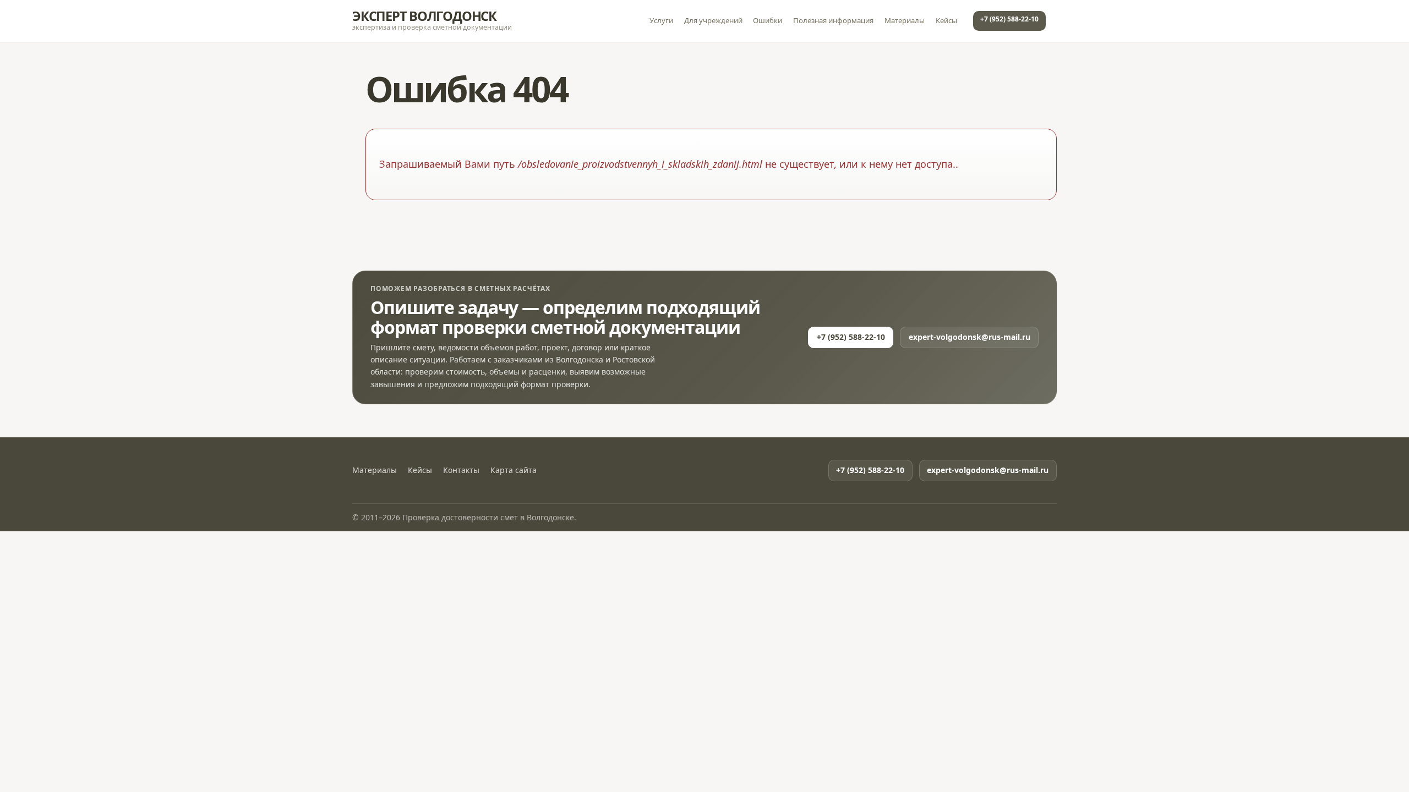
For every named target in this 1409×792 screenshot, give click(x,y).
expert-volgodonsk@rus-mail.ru (969, 337)
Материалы (904, 20)
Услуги (661, 20)
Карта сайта (513, 470)
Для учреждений (713, 20)
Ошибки (767, 20)
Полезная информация (833, 20)
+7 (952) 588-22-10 (1009, 19)
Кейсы (946, 20)
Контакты (461, 470)
